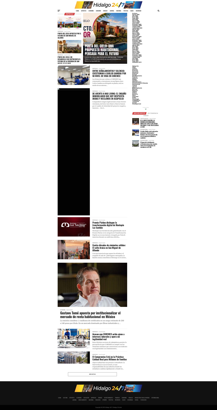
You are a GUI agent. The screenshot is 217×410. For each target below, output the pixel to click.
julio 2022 (135, 58)
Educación (135, 72)
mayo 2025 (135, 30)
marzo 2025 (135, 33)
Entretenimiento (137, 76)
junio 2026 (135, 17)
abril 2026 (135, 19)
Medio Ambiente (137, 88)
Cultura (134, 68)
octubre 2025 (136, 27)
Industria (134, 80)
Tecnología (135, 99)
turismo (134, 102)
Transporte (135, 101)
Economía (91, 11)
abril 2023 (135, 50)
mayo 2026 (135, 18)
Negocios (135, 90)
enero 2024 (135, 39)
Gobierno (98, 11)
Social (134, 98)
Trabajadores (136, 100)
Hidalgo (105, 11)
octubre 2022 (136, 57)
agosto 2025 (135, 29)
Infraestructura (136, 82)
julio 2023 (135, 46)
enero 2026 (135, 23)
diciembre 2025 (136, 24)
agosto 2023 (135, 45)
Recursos (135, 94)
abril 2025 (135, 31)
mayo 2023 (135, 49)
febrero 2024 (136, 38)
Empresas (135, 73)
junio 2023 (135, 47)
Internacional (136, 84)
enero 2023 (135, 53)
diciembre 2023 (136, 40)
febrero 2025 (136, 34)
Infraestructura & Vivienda (140, 83)
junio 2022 (135, 60)
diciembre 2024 (136, 36)
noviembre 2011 (137, 62)
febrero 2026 (136, 22)
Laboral (112, 11)
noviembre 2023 (137, 41)
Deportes (83, 11)
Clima (77, 11)
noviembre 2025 (137, 25)
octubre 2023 (136, 43)
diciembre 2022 (136, 55)
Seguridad (138, 11)
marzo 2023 (135, 51)
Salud (131, 11)
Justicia (134, 85)
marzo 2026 (135, 20)
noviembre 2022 (137, 56)
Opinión (134, 91)
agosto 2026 (135, 14)
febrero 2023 (136, 52)
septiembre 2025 (137, 28)
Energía (134, 74)
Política (126, 11)
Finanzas (134, 77)
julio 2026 (135, 16)
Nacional (118, 11)
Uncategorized (136, 104)
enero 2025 (135, 35)
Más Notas (92, 374)
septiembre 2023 (137, 44)
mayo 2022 (135, 61)
